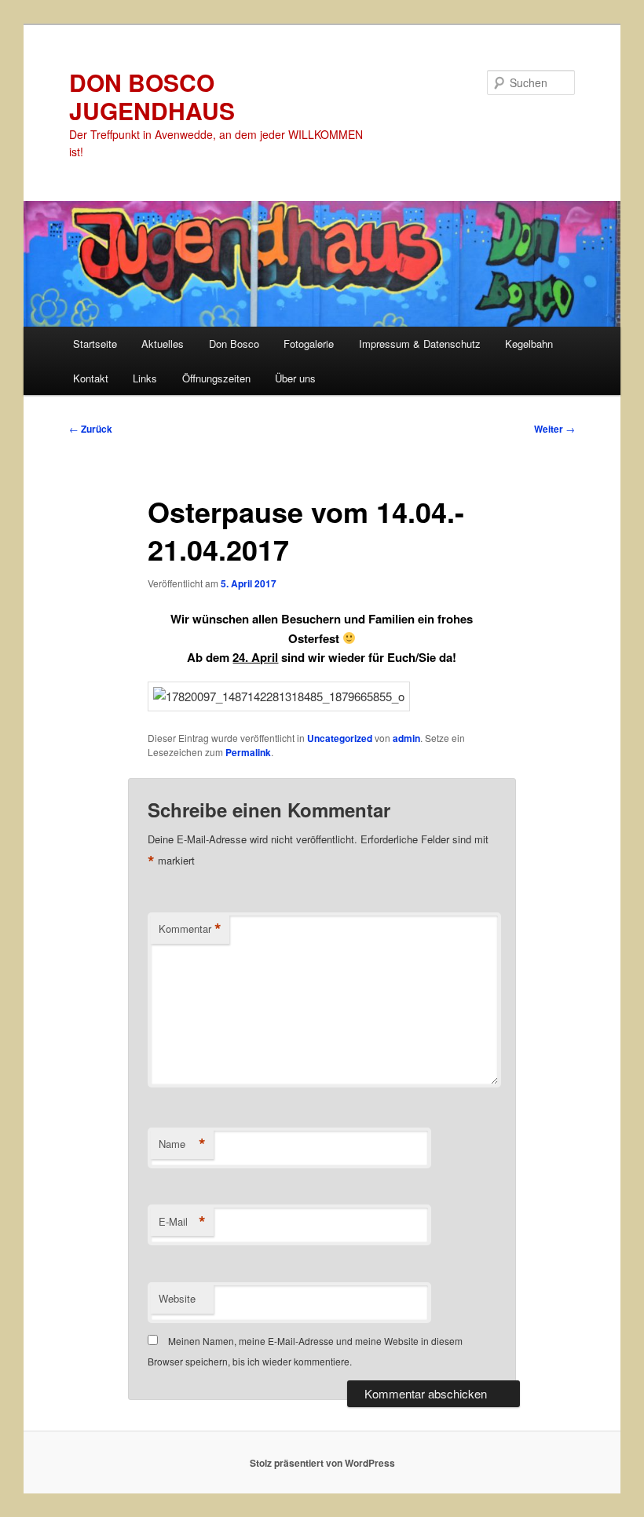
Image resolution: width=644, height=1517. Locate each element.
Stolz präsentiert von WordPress (322, 1463)
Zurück (90, 429)
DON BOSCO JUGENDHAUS (152, 96)
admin (406, 738)
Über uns (295, 378)
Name (182, 1144)
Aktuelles (162, 343)
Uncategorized (339, 738)
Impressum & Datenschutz (420, 343)
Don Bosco (234, 343)
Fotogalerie (309, 343)
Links (145, 378)
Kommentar (190, 928)
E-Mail (182, 1221)
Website (177, 1298)
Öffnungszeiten (216, 378)
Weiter (554, 429)
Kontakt (90, 378)
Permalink (248, 752)
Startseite (95, 343)
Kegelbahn (529, 343)
